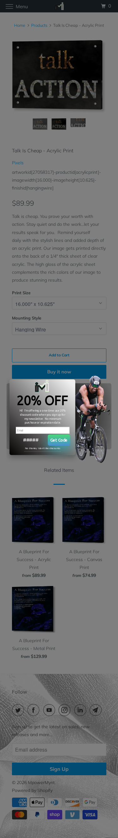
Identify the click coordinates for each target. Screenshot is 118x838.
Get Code (59, 440)
